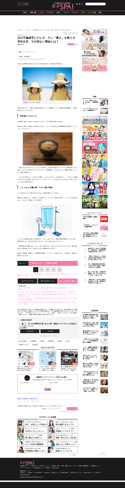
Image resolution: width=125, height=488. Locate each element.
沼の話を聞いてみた (29, 52)
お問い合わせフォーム (41, 313)
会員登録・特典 (55, 465)
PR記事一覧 (34, 465)
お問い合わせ (55, 467)
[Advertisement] (62, 21)
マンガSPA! (97, 472)
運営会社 (48, 467)
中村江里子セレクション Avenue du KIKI (80, 472)
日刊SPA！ (23, 472)
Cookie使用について (38, 467)
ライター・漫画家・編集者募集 (81, 465)
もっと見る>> (73, 454)
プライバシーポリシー (25, 467)
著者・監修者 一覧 (66, 465)
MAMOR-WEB (64, 472)
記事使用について (95, 465)
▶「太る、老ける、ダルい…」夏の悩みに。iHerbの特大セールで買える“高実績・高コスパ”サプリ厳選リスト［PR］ (47, 275)
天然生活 (30, 472)
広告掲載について (24, 465)
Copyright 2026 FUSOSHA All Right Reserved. (31, 477)
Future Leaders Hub (25, 474)
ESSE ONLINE (38, 472)
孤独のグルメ (55, 472)
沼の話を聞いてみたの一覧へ (48, 336)
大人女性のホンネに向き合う (62, 3)
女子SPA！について (44, 465)
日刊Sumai (47, 472)
